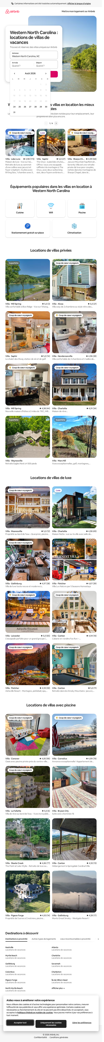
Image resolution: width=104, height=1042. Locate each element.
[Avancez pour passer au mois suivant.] (46, 73)
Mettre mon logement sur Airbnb (78, 11)
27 (30, 107)
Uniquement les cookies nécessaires (51, 1023)
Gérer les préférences (81, 1022)
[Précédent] (46, 123)
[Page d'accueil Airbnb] (12, 11)
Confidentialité (40, 1037)
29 (41, 107)
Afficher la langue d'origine (79, 3)
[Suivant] (56, 123)
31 (14, 112)
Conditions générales (59, 1037)
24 (14, 107)
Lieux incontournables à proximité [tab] (75, 939)
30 (46, 107)
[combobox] (34, 56)
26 (25, 107)
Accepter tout (20, 1022)
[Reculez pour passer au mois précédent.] (14, 73)
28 (35, 107)
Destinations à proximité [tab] (16, 939)
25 (20, 107)
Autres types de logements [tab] (44, 939)
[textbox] (22, 65)
